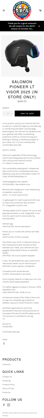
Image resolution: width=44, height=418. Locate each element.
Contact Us (7, 377)
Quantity (5, 108)
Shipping (6, 380)
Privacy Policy (8, 384)
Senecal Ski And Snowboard (18, 413)
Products (6, 364)
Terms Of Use (8, 388)
